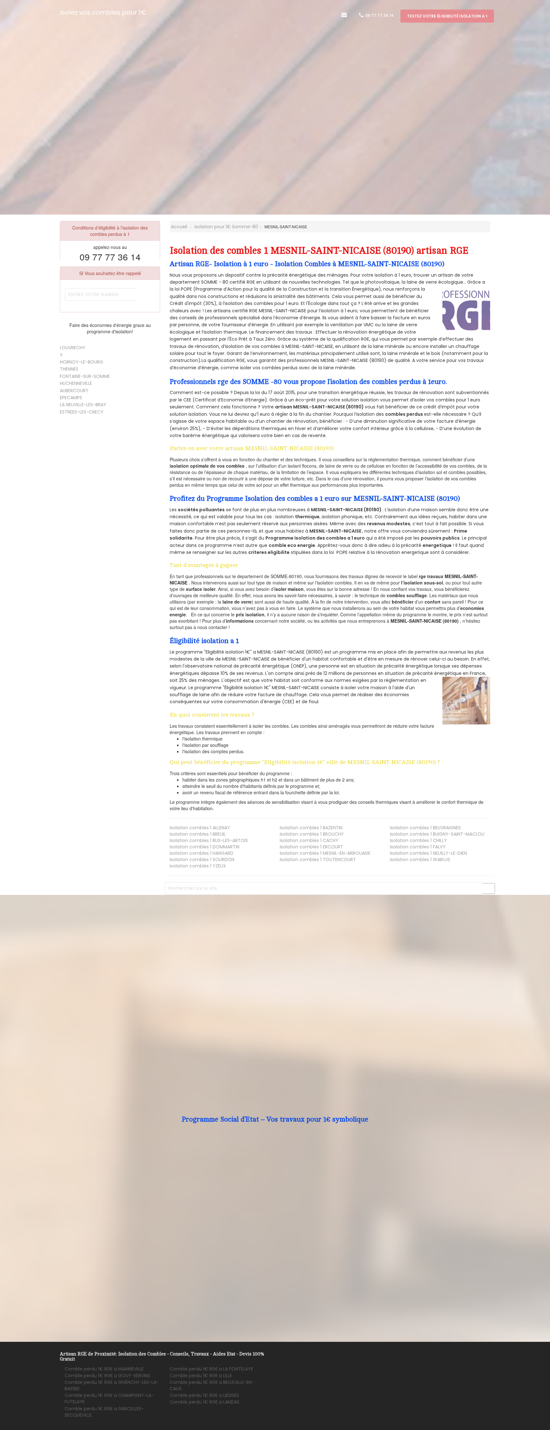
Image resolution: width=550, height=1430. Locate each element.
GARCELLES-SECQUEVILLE (104, 1411)
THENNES (69, 369)
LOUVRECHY (72, 347)
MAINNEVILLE (104, 1369)
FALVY (418, 847)
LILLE (201, 1375)
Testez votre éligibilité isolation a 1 (447, 16)
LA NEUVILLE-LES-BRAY (83, 404)
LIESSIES (204, 1395)
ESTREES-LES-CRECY (81, 412)
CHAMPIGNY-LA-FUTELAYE (109, 1398)
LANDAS (204, 1402)
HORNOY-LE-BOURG (81, 362)
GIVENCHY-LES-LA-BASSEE (112, 1385)
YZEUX (198, 866)
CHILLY (418, 840)
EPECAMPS (71, 397)
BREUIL (198, 834)
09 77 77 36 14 (379, 15)
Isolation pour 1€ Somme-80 (226, 226)
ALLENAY (200, 828)
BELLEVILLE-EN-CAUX (212, 1385)
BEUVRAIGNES (425, 828)
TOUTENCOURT (318, 859)
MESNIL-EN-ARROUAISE (325, 853)
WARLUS (420, 859)
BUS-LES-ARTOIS (209, 840)
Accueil (178, 226)
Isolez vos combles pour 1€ (103, 12)
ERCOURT (311, 847)
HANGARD (201, 853)
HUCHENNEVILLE (76, 383)
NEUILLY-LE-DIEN (428, 853)
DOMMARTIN (204, 847)
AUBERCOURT (74, 390)
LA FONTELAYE (211, 1369)
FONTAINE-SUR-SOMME (85, 376)
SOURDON (202, 859)
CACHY (309, 840)
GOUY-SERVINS (107, 1375)
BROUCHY (312, 834)
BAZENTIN (311, 828)
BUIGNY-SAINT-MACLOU (437, 834)
